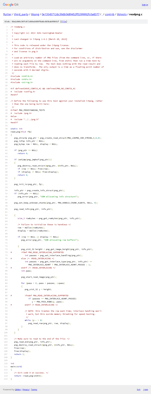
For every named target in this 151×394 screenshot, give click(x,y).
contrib (109, 14)
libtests (122, 14)
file (63, 21)
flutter (7, 14)
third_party (21, 14)
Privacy (25, 389)
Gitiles (18, 389)
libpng (35, 14)
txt (138, 389)
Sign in (145, 4)
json (145, 389)
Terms (34, 389)
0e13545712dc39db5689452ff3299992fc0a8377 (70, 14)
